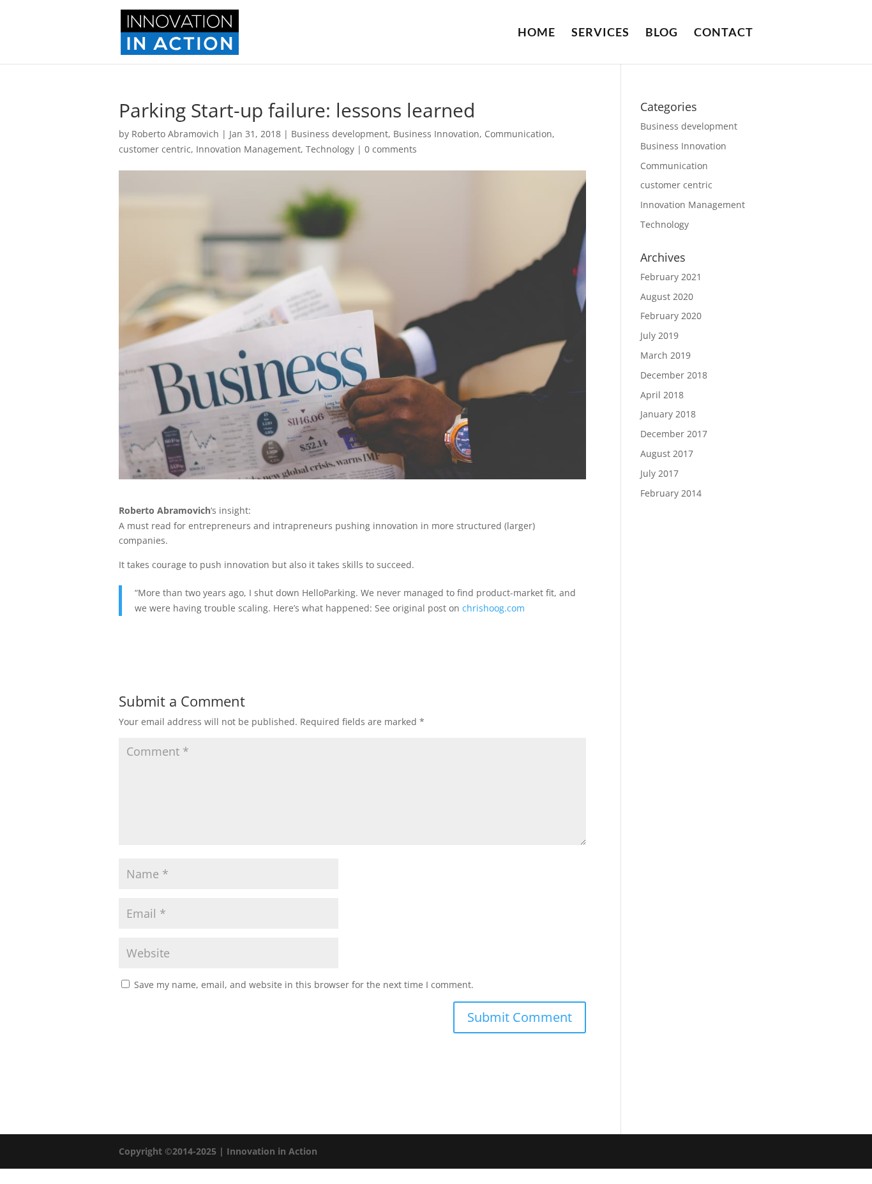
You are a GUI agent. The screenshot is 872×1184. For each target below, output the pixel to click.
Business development (339, 134)
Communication (518, 134)
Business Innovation (436, 134)
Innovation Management (248, 149)
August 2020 (666, 296)
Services (600, 33)
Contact (723, 33)
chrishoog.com (493, 608)
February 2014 (671, 493)
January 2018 (668, 414)
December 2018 (673, 375)
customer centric (155, 149)
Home (536, 33)
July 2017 (659, 473)
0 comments (391, 149)
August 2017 (666, 453)
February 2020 (671, 316)
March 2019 (665, 355)
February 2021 (671, 277)
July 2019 (659, 335)
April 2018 (662, 395)
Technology (330, 149)
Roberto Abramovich (175, 134)
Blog (661, 33)
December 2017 (673, 434)
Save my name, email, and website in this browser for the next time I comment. (304, 984)
